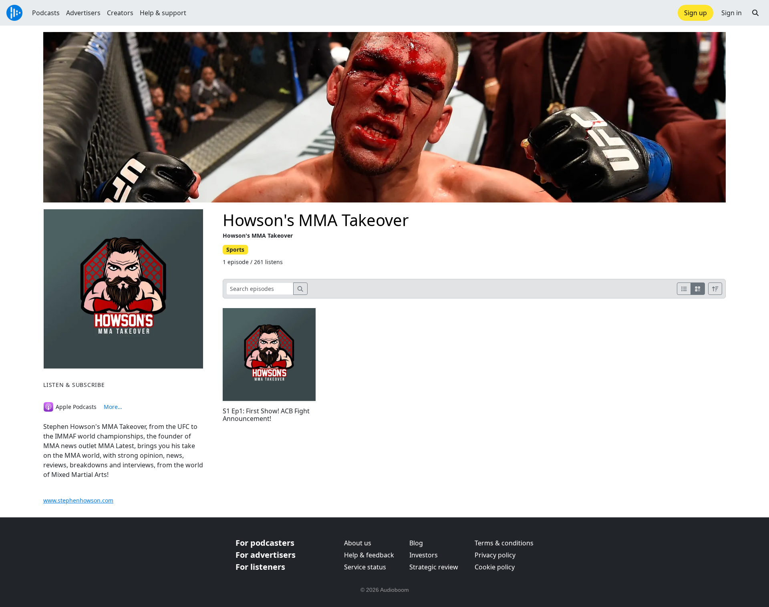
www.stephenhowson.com (78, 500)
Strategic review (433, 567)
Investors (423, 555)
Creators (120, 12)
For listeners (260, 566)
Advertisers (83, 12)
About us (357, 543)
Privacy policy (495, 555)
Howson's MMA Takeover (316, 220)
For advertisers (266, 554)
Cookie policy (495, 567)
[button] (755, 13)
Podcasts (46, 12)
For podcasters (265, 542)
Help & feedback (369, 555)
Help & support (163, 12)
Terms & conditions (504, 543)
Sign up (695, 12)
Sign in (731, 12)
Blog (416, 543)
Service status (365, 567)
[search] (300, 288)
